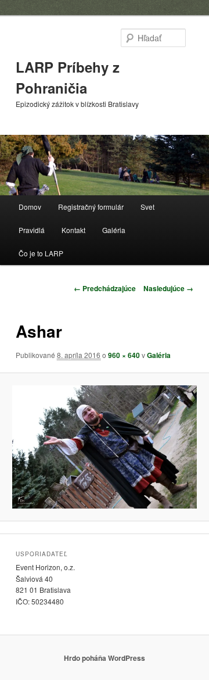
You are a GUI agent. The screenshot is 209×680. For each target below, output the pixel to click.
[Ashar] (104, 447)
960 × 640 (124, 355)
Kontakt (73, 230)
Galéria (113, 230)
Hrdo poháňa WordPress (104, 658)
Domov (30, 207)
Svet (147, 207)
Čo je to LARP (41, 253)
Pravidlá (32, 230)
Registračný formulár (91, 207)
